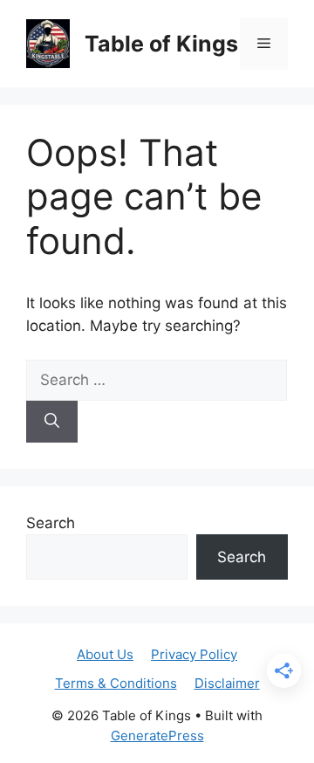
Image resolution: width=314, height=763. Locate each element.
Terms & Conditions (116, 683)
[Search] (52, 422)
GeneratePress (157, 735)
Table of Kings (161, 44)
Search (50, 523)
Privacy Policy (194, 654)
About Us (105, 654)
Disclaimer (227, 683)
